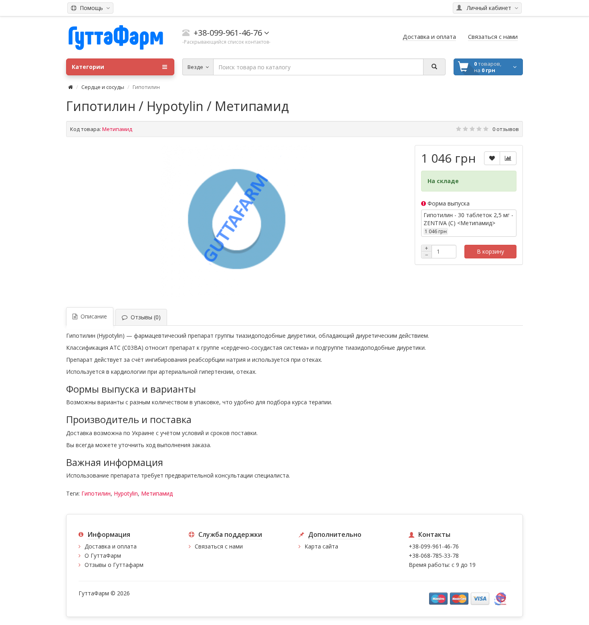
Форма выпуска (448, 203)
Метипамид (157, 493)
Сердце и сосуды (102, 87)
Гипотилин (96, 493)
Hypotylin (126, 493)
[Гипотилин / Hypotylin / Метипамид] (236, 221)
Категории (88, 67)
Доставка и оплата (111, 546)
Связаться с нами (219, 546)
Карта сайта (321, 546)
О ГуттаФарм (103, 555)
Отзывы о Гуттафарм (114, 565)
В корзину (490, 251)
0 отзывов (505, 129)
